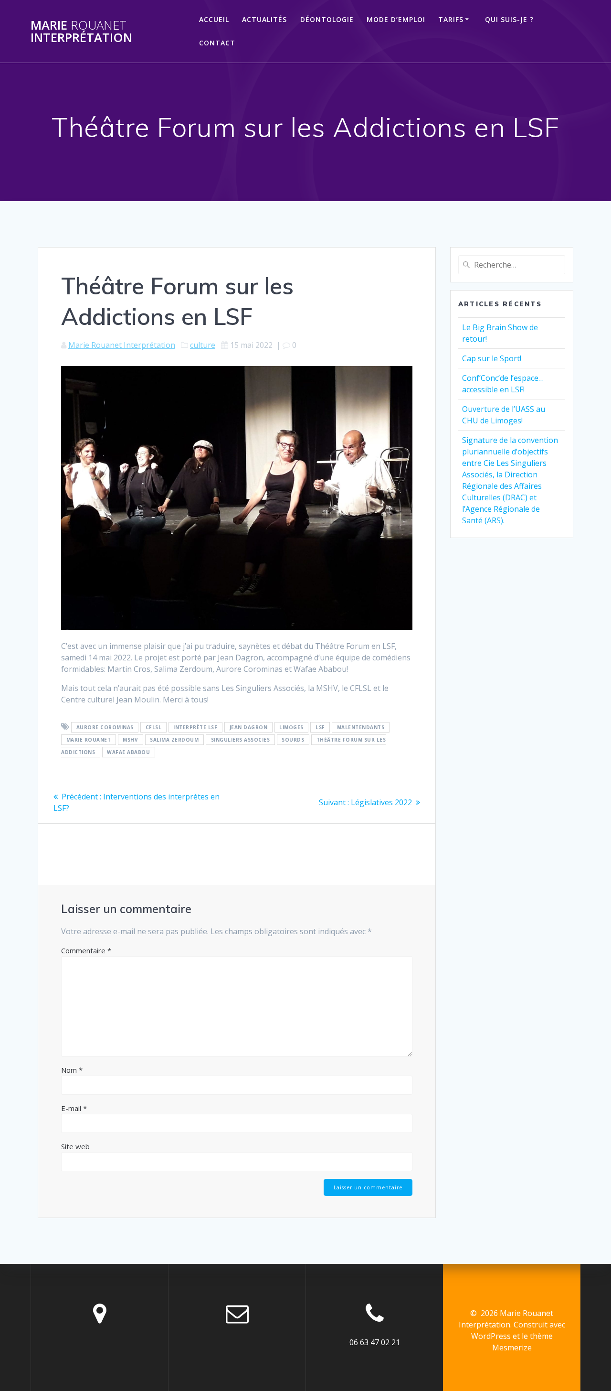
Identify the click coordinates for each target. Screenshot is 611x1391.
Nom (72, 1070)
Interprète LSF (195, 727)
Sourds (293, 739)
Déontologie (327, 19)
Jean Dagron (249, 727)
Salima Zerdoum (174, 739)
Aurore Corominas (105, 727)
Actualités (264, 19)
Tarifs (451, 19)
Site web (75, 1146)
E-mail (74, 1108)
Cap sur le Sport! (491, 358)
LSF (320, 727)
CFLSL (154, 727)
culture (202, 345)
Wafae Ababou (128, 752)
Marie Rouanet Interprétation (121, 345)
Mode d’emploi (396, 19)
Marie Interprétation (81, 31)
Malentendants (361, 727)
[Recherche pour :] (511, 264)
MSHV (130, 739)
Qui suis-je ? (509, 19)
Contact (217, 42)
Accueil (214, 19)
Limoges (291, 727)
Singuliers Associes (240, 739)
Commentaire (86, 950)
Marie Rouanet (88, 739)
